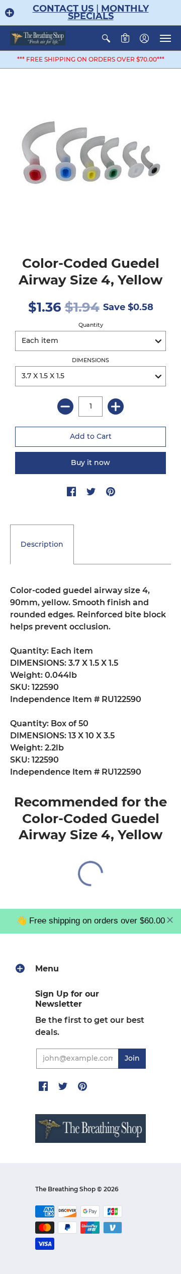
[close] (170, 920)
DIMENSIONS (90, 360)
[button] (9, 12)
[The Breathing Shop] (37, 38)
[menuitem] (106, 38)
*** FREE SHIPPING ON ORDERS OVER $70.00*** (90, 59)
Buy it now (90, 462)
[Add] (116, 406)
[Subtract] (65, 406)
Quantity (90, 324)
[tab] (42, 545)
